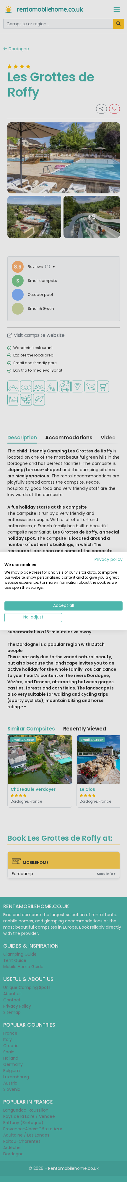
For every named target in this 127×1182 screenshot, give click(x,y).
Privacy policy (109, 559)
